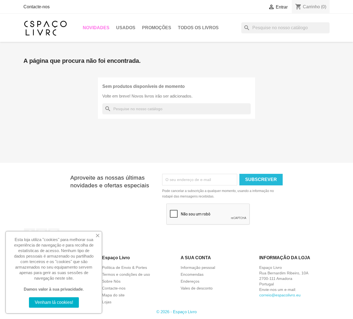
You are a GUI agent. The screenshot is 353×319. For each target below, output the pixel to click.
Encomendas (192, 274)
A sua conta (196, 257)
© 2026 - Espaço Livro (176, 311)
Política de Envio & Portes (124, 267)
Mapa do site (113, 295)
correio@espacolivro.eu (280, 295)
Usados (125, 27)
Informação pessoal (198, 267)
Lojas (106, 302)
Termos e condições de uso (126, 274)
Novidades (96, 27)
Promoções (156, 27)
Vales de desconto (197, 288)
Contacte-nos (36, 6)
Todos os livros (198, 27)
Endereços (190, 281)
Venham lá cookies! (54, 302)
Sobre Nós (111, 281)
